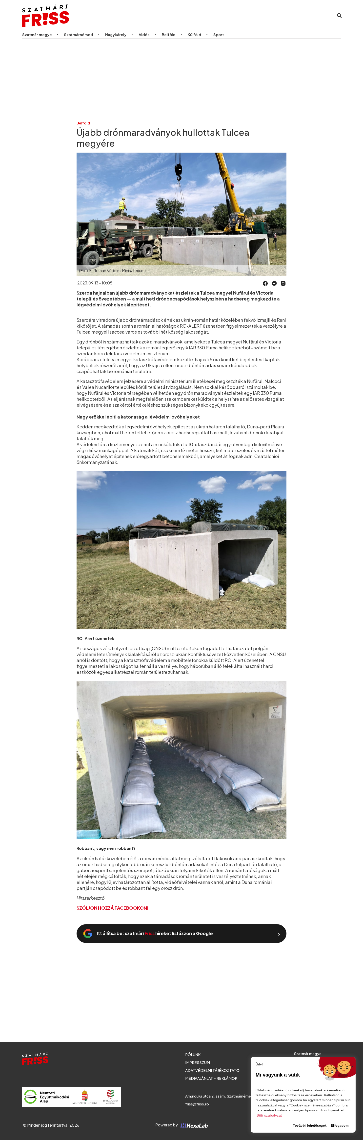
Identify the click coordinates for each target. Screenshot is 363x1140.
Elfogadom (340, 1125)
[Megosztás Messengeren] (274, 282)
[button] (265, 283)
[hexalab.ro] (193, 1124)
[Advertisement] (181, 79)
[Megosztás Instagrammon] (283, 282)
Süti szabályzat (269, 1115)
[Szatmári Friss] (88, 15)
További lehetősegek (310, 1125)
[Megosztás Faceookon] (265, 282)
